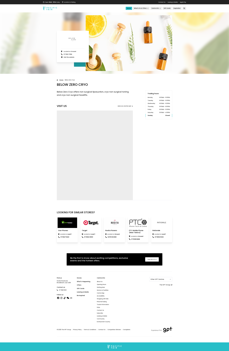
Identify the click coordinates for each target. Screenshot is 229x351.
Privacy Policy (77, 329)
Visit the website (69, 57)
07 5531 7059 (68, 54)
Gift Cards (80, 288)
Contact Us (161, 2)
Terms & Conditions (90, 329)
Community (100, 319)
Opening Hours (101, 284)
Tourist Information (103, 304)
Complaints (126, 329)
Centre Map (100, 293)
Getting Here (101, 287)
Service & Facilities (102, 290)
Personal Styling (102, 302)
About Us (99, 281)
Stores (61, 80)
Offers (79, 285)
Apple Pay (183, 2)
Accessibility (100, 296)
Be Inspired (81, 295)
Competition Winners (114, 329)
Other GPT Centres (157, 279)
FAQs (98, 307)
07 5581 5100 (63, 290)
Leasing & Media (173, 2)
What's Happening (83, 281)
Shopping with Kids (102, 299)
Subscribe (100, 313)
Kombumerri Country (103, 322)
